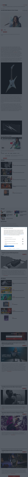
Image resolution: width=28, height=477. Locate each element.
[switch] (22, 239)
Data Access (14, 248)
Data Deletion (10, 248)
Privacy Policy (17, 248)
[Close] (25, 228)
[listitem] (14, 237)
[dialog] (14, 238)
